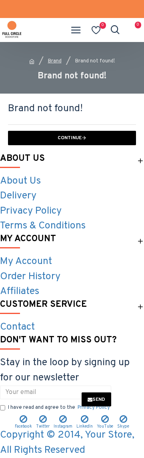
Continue (70, 138)
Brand (55, 61)
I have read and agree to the (59, 407)
